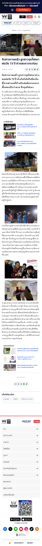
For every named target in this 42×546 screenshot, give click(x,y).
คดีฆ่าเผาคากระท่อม (27, 399)
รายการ (26, 23)
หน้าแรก (14, 30)
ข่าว (17, 23)
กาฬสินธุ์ (15, 399)
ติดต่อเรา (30, 543)
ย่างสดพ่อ (6, 399)
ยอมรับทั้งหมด (23, 10)
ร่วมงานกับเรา (19, 543)
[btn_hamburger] (39, 17)
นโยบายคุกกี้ (34, 6)
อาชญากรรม (26, 30)
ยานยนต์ (35, 23)
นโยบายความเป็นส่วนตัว (17, 6)
